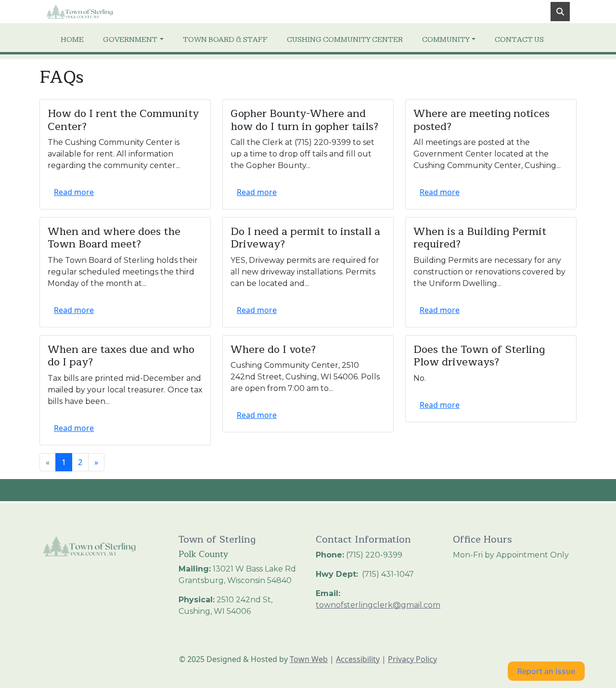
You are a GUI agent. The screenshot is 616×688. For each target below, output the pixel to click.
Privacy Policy (412, 659)
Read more (74, 192)
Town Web (309, 659)
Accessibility (358, 659)
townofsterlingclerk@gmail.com (378, 605)
